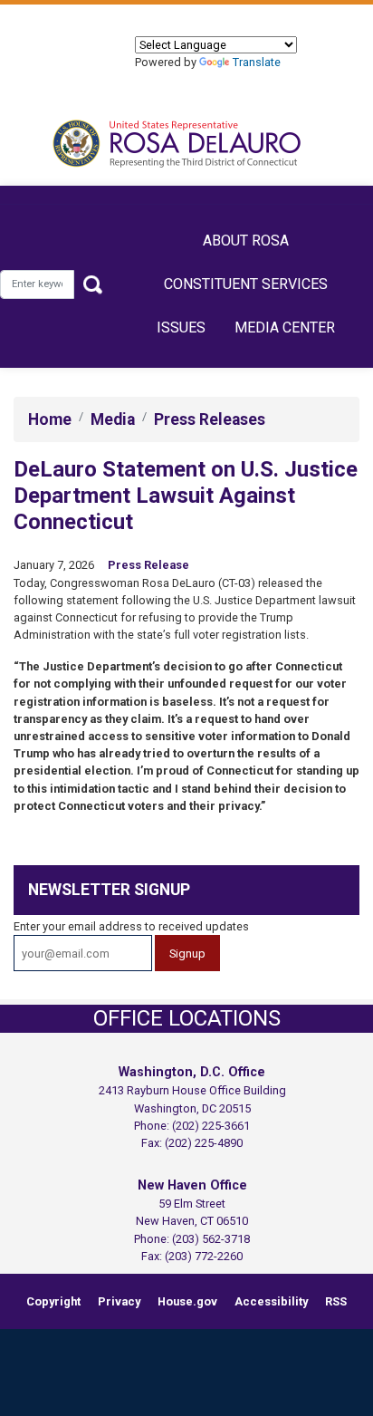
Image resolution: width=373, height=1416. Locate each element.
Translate (257, 62)
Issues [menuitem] (181, 327)
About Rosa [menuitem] (246, 240)
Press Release (148, 565)
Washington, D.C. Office (192, 1072)
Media (113, 419)
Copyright (53, 1301)
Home (50, 419)
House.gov (187, 1301)
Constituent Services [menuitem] (246, 284)
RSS (336, 1301)
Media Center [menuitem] (284, 327)
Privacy (119, 1301)
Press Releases (209, 419)
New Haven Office (192, 1185)
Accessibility (271, 1301)
